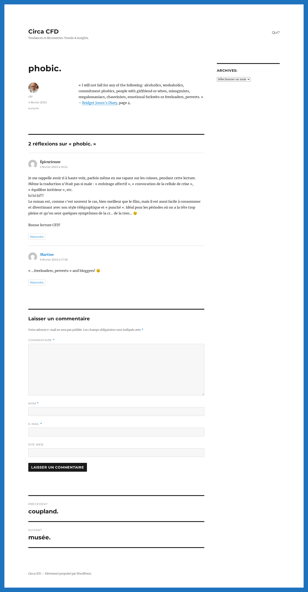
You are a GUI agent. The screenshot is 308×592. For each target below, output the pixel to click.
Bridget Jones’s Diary (99, 103)
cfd (30, 96)
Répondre (37, 236)
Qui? (276, 32)
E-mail (35, 424)
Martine (47, 254)
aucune (33, 108)
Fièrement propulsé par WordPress (68, 573)
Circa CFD (43, 31)
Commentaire (41, 340)
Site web (35, 444)
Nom (33, 403)
